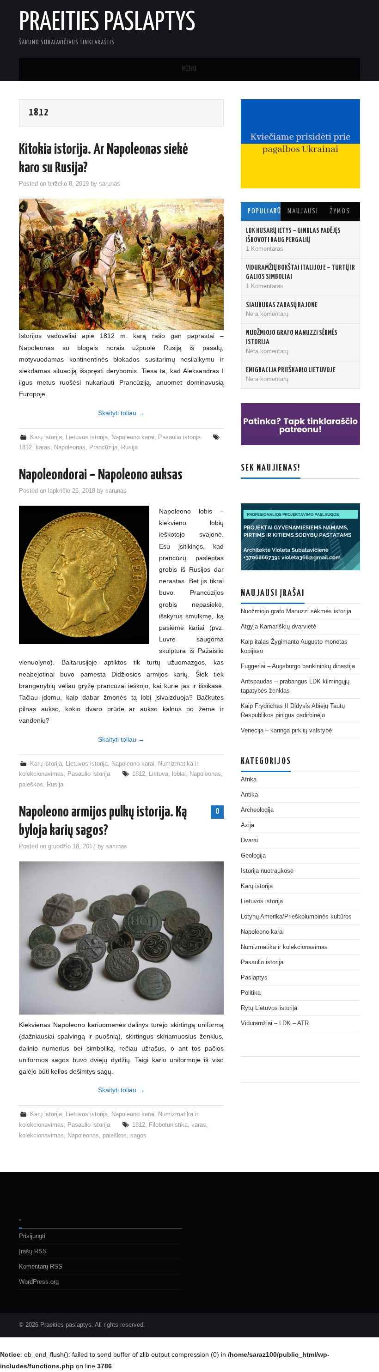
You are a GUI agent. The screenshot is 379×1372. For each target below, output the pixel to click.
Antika (249, 795)
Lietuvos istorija (87, 437)
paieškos (31, 784)
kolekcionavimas (41, 1135)
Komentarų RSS (40, 1266)
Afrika (249, 779)
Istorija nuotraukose (267, 871)
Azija (247, 825)
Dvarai (249, 840)
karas (43, 447)
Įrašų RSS (33, 1251)
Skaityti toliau (121, 413)
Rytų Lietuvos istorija (269, 1008)
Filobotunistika (168, 1125)
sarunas (109, 184)
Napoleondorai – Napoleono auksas (101, 475)
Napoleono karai (132, 437)
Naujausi (302, 211)
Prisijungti (32, 1236)
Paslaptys (254, 977)
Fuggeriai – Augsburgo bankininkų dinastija (298, 666)
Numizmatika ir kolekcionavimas (284, 947)
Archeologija (257, 810)
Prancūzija (103, 447)
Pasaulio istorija (179, 437)
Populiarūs (264, 211)
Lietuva (158, 774)
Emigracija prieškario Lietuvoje (291, 370)
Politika (251, 993)
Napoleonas (70, 447)
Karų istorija (46, 437)
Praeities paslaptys (107, 23)
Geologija (253, 855)
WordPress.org (39, 1282)
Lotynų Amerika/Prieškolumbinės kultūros (296, 916)
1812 (25, 447)
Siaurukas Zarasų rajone (282, 305)
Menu (189, 69)
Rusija (129, 447)
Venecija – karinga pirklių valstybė (286, 730)
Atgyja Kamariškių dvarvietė (278, 626)
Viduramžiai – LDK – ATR (275, 1023)
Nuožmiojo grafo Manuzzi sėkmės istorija (296, 611)
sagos (138, 1135)
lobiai (179, 774)
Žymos (340, 211)
